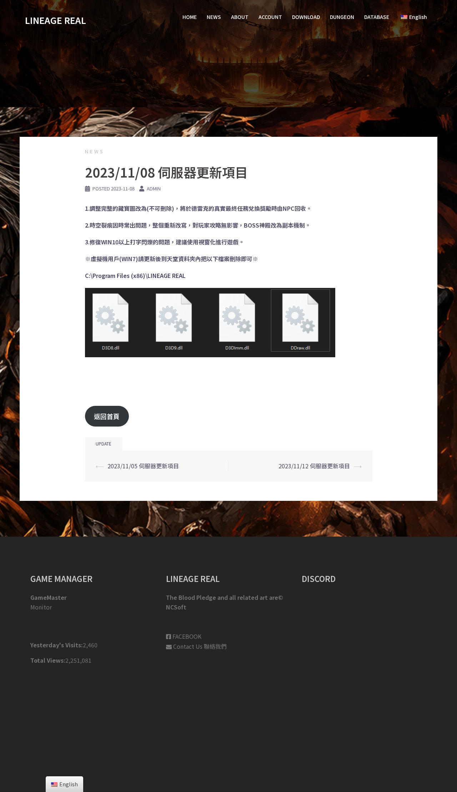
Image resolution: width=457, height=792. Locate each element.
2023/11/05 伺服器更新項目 (143, 466)
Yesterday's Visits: (56, 645)
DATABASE (376, 16)
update (103, 443)
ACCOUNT (270, 16)
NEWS (214, 16)
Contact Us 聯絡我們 (200, 646)
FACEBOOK (186, 636)
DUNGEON (342, 16)
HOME (189, 16)
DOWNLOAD (306, 16)
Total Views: (47, 660)
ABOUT (239, 16)
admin (154, 188)
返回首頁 (107, 416)
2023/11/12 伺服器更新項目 (314, 466)
